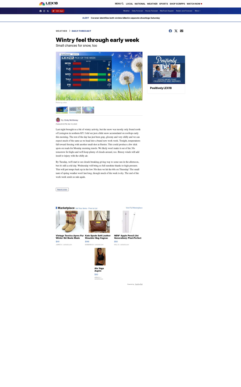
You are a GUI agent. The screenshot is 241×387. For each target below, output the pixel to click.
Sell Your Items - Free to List (86, 208)
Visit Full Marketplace (134, 208)
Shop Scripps (177, 4)
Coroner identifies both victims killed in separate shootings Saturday (125, 18)
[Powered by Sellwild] (138, 284)
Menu (118, 4)
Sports (163, 4)
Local (129, 4)
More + (197, 11)
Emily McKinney (71, 120)
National (140, 4)
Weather (152, 4)
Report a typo (62, 189)
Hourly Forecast (151, 11)
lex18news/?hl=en (44, 11)
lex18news (48, 11)
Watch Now (194, 4)
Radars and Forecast (184, 11)
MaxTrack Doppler (167, 11)
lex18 (41, 11)
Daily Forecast (137, 11)
